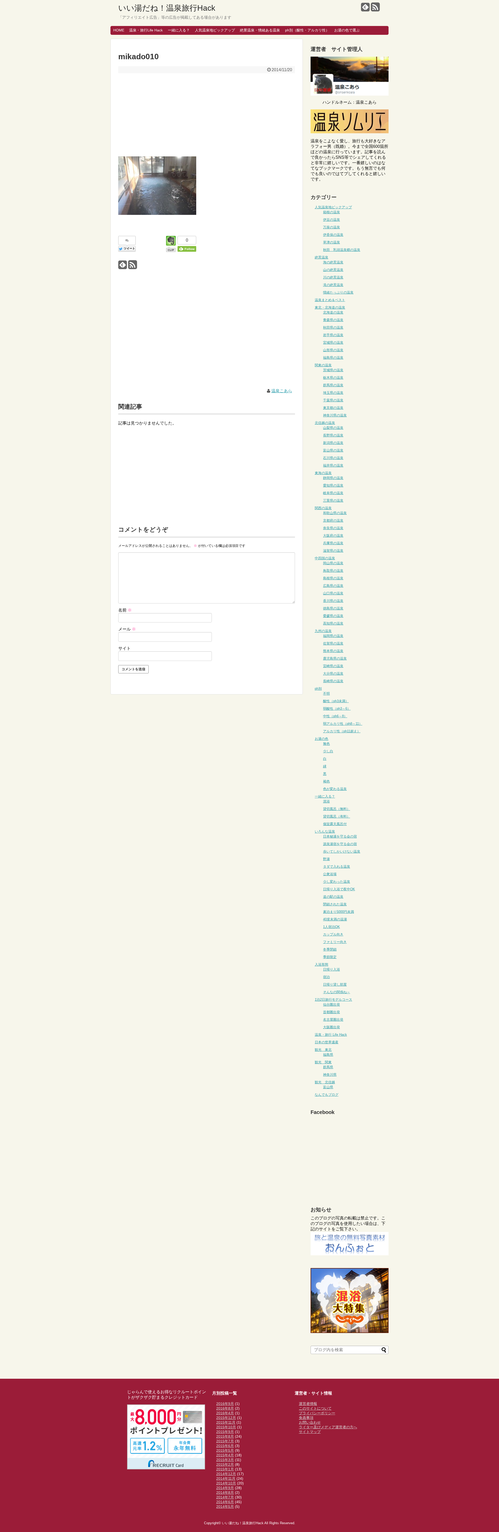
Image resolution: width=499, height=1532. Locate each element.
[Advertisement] (206, 114)
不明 (326, 693)
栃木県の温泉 (333, 378)
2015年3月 (225, 1460)
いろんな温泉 (325, 831)
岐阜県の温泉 (333, 493)
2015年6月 (225, 1446)
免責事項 (306, 1418)
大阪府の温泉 (333, 536)
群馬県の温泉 (333, 385)
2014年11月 (225, 1478)
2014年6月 (225, 1502)
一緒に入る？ (179, 30)
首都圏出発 (331, 1012)
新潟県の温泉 (333, 443)
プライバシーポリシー (317, 1413)
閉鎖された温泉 (335, 904)
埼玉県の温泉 (333, 393)
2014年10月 (226, 1483)
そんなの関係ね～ (336, 992)
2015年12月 (226, 1418)
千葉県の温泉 (333, 400)
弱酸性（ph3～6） (337, 709)
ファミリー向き (335, 942)
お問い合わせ (310, 1422)
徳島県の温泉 (333, 608)
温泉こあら (281, 391)
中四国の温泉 (325, 558)
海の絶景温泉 (333, 262)
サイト (124, 648)
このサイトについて (315, 1408)
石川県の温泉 (333, 458)
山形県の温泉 (333, 350)
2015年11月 (225, 1422)
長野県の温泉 (333, 435)
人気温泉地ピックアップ (215, 30)
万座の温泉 (331, 227)
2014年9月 (225, 1488)
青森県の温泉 (333, 320)
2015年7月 (225, 1441)
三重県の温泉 (333, 500)
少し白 (328, 751)
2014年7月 (225, 1497)
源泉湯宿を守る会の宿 (340, 844)
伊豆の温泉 (331, 220)
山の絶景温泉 (333, 270)
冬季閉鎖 (330, 949)
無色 (326, 744)
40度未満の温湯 (335, 919)
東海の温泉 (323, 473)
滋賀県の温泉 (333, 551)
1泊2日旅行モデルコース (333, 1000)
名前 (125, 610)
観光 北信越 (325, 1082)
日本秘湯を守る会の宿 (340, 836)
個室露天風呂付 (335, 824)
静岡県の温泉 (333, 478)
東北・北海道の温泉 (330, 307)
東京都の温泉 (333, 408)
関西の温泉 (323, 508)
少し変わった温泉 (336, 882)
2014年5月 (225, 1506)
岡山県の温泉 (333, 563)
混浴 (326, 801)
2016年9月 (225, 1404)
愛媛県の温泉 (333, 616)
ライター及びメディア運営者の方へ (328, 1427)
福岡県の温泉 (333, 636)
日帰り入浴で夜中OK (339, 889)
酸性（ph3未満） (336, 701)
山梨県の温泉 (333, 428)
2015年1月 (225, 1469)
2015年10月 (226, 1427)
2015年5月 (225, 1450)
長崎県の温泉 (333, 681)
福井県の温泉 (333, 465)
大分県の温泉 (333, 673)
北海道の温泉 (333, 312)
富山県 (328, 1087)
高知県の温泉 (333, 623)
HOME (118, 30)
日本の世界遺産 (326, 1042)
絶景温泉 (321, 257)
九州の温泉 (323, 631)
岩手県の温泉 (333, 335)
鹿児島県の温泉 (335, 658)
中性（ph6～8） (335, 716)
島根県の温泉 (333, 578)
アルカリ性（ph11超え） (341, 731)
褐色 (326, 781)
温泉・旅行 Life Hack (331, 1035)
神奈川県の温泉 (335, 415)
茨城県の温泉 (333, 370)
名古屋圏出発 (333, 1020)
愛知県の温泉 (333, 485)
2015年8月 (225, 1436)
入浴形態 (321, 964)
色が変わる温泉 (335, 789)
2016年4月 (225, 1413)
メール (127, 629)
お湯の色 (321, 739)
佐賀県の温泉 (333, 643)
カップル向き (333, 934)
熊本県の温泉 (333, 651)
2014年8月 (225, 1492)
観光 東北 (323, 1050)
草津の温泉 (331, 242)
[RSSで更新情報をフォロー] (375, 9)
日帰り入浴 (331, 969)
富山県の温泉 (333, 450)
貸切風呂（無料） (336, 809)
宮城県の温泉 (333, 342)
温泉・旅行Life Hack (146, 30)
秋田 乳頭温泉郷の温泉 (341, 250)
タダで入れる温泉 (336, 866)
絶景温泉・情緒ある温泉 (260, 30)
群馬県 (328, 1067)
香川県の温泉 (333, 601)
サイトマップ (310, 1432)
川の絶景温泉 (333, 277)
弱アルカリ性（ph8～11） (342, 724)
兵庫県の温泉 (333, 543)
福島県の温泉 (333, 358)
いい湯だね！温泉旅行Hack (166, 8)
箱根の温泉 (331, 212)
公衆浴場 (330, 874)
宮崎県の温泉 (333, 666)
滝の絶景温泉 (333, 285)
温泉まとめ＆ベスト (330, 300)
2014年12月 (226, 1474)
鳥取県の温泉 (333, 571)
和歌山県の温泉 (335, 513)
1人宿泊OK (331, 927)
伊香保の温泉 (333, 235)
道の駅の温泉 (333, 897)
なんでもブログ (326, 1095)
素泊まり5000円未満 (338, 912)
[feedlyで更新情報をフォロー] (365, 9)
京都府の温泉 (333, 520)
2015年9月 (225, 1432)
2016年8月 (225, 1408)
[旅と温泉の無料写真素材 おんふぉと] (350, 1254)
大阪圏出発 (331, 1027)
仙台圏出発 (331, 1004)
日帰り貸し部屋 (335, 984)
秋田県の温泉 (333, 327)
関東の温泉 (323, 365)
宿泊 (326, 977)
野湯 (326, 859)
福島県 (328, 1055)
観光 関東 (323, 1062)
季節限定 (330, 957)
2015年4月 (225, 1455)
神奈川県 (330, 1075)
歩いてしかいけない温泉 (341, 851)
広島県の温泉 (333, 586)
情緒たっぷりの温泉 (338, 292)
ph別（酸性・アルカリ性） (307, 30)
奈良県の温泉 (333, 528)
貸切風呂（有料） (336, 816)
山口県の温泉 (333, 593)
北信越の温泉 (325, 423)
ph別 (318, 689)
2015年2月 (225, 1464)
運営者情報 (308, 1404)
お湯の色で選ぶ (347, 30)
